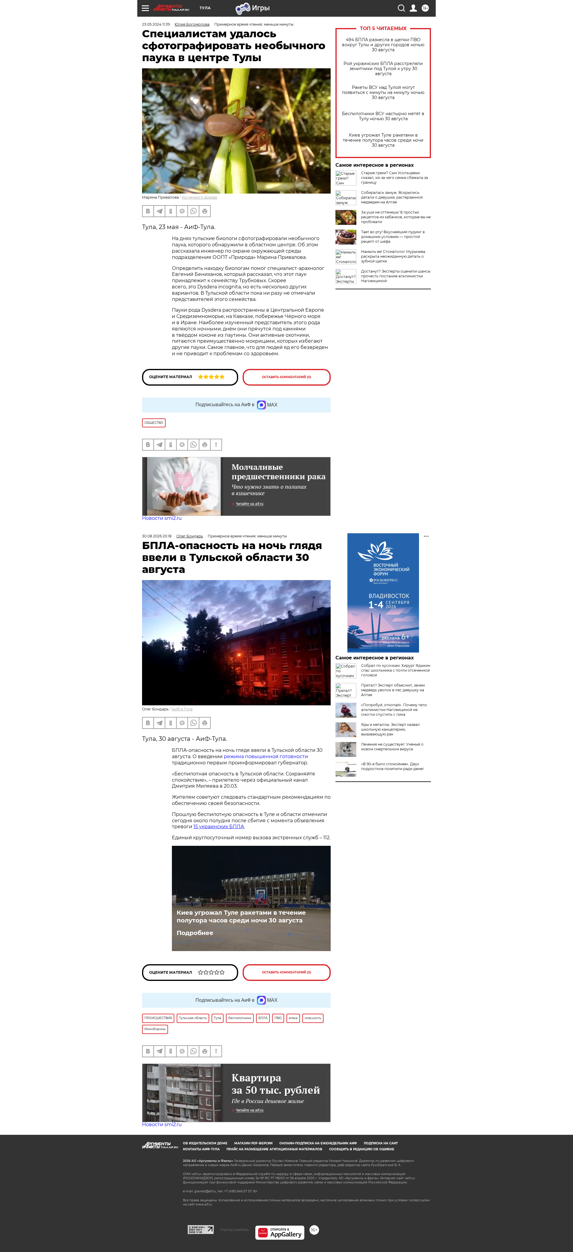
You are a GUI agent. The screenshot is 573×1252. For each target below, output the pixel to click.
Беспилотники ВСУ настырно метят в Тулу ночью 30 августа (383, 116)
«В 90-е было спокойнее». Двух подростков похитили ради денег (392, 766)
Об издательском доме (205, 1143)
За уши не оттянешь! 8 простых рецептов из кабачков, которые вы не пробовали (396, 217)
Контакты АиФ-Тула (201, 1149)
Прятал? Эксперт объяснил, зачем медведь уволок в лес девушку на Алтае (393, 690)
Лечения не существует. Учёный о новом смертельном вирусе (392, 746)
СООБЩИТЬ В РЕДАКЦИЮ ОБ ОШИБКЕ (361, 1149)
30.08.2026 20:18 (157, 536)
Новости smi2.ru (162, 518)
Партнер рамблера (234, 1229)
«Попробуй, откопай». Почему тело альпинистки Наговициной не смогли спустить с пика (394, 710)
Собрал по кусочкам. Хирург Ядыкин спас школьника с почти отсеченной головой (395, 670)
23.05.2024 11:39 (156, 24)
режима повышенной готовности (266, 756)
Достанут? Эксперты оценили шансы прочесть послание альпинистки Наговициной (395, 276)
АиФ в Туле (182, 709)
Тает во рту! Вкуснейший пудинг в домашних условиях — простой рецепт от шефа (393, 237)
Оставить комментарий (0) (286, 377)
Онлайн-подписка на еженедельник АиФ (318, 1143)
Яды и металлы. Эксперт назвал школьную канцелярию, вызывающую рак (390, 729)
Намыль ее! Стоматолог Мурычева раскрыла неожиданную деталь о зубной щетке (393, 256)
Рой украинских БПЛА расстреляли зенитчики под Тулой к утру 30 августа (383, 68)
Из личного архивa (199, 197)
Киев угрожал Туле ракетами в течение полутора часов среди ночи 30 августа (383, 140)
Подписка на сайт (381, 1143)
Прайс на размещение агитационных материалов (274, 1149)
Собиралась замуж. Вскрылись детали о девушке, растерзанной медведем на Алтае (392, 197)
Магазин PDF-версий (253, 1143)
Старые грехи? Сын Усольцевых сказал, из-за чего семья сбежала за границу (394, 178)
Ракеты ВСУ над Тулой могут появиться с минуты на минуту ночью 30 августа (383, 92)
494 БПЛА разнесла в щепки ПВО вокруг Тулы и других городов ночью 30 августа (383, 44)
